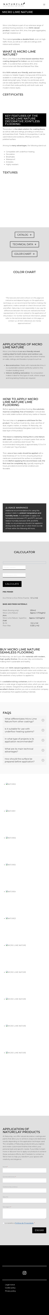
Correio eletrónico (9, 1177)
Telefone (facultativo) (10, 1187)
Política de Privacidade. (24, 1223)
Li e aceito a (20, 1223)
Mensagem (7, 1207)
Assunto (5, 1197)
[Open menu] (44, 4)
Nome (5, 1166)
